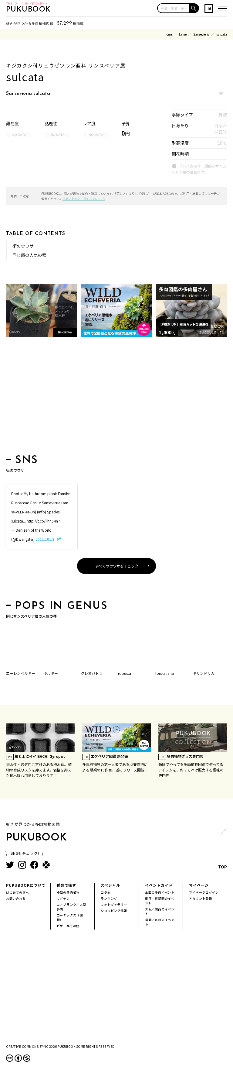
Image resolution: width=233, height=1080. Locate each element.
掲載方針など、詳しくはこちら (83, 198)
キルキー (50, 673)
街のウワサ (23, 246)
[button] (194, 8)
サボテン (63, 898)
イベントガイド (159, 885)
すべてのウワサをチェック (116, 565)
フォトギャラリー (114, 904)
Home (168, 34)
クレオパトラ (92, 673)
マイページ (199, 885)
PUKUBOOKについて (26, 885)
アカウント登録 (200, 898)
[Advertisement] (116, 397)
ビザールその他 (68, 925)
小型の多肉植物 (68, 892)
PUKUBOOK (28, 9)
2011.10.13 (45, 539)
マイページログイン (203, 892)
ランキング (109, 898)
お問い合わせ (16, 898)
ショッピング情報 (114, 910)
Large (183, 34)
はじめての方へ (17, 892)
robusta (124, 673)
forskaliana (164, 673)
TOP (222, 867)
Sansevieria (201, 34)
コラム (105, 892)
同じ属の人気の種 (29, 255)
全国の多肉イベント (159, 892)
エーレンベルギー (20, 673)
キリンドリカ (203, 673)
